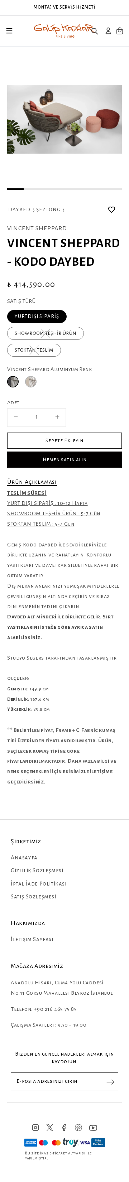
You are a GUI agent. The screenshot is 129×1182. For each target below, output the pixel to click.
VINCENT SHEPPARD (37, 228)
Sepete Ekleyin (64, 440)
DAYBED (19, 210)
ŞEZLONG (48, 210)
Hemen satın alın (65, 459)
